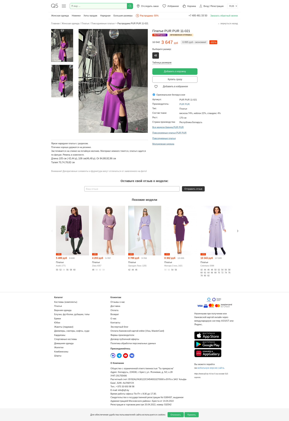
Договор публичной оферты (124, 339)
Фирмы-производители (122, 335)
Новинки (76, 15)
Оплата (114, 310)
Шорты (57, 355)
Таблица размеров (161, 62)
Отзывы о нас (117, 302)
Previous (51, 230)
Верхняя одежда (62, 310)
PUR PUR (184, 104)
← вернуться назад (228, 23)
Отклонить (176, 414)
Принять (191, 414)
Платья (58, 306)
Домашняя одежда (63, 343)
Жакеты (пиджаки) (63, 326)
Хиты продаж (90, 15)
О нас (113, 318)
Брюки (57, 318)
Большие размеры (123, 15)
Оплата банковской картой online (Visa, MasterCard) (137, 331)
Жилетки (58, 347)
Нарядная (105, 15)
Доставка (115, 306)
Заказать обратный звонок (224, 15)
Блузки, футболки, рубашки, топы (72, 314)
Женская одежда (60, 15)
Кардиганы (59, 335)
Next (237, 230)
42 (155, 55)
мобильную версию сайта (210, 368)
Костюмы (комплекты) (65, 302)
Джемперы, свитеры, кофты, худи (71, 331)
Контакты (115, 322)
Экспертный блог (119, 326)
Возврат (114, 314)
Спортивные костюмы (65, 339)
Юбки (57, 322)
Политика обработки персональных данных (133, 343)
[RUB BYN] (232, 6)
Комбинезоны (61, 351)
